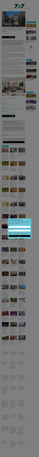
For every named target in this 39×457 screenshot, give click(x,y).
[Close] (30, 219)
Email (9, 225)
